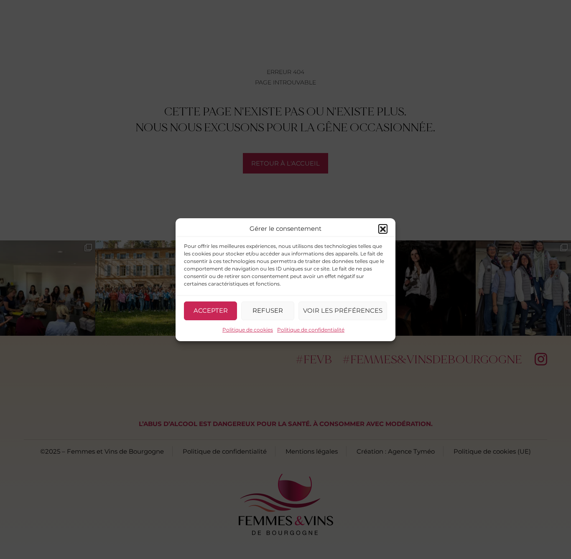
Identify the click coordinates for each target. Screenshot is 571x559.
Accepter (211, 310)
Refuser (267, 310)
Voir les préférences (342, 310)
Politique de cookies (247, 330)
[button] (383, 229)
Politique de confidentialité (310, 330)
